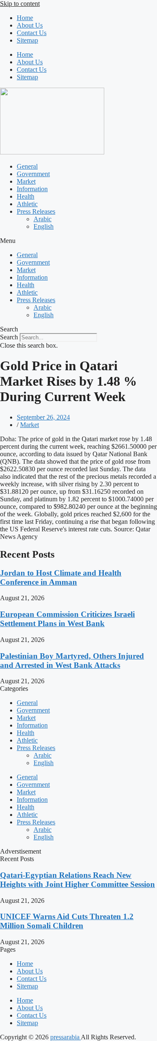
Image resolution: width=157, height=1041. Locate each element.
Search (9, 337)
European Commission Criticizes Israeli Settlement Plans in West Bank (67, 619)
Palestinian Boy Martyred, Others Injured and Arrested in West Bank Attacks (72, 661)
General (27, 166)
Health (25, 196)
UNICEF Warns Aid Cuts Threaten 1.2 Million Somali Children (67, 921)
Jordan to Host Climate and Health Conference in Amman (60, 577)
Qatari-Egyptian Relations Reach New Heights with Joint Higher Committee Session (77, 880)
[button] (78, 241)
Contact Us (31, 32)
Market (26, 181)
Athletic (27, 203)
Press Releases (36, 211)
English (43, 226)
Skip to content (20, 3)
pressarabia (65, 1037)
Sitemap (27, 40)
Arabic (42, 218)
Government (33, 173)
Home (25, 17)
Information (32, 188)
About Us (30, 25)
